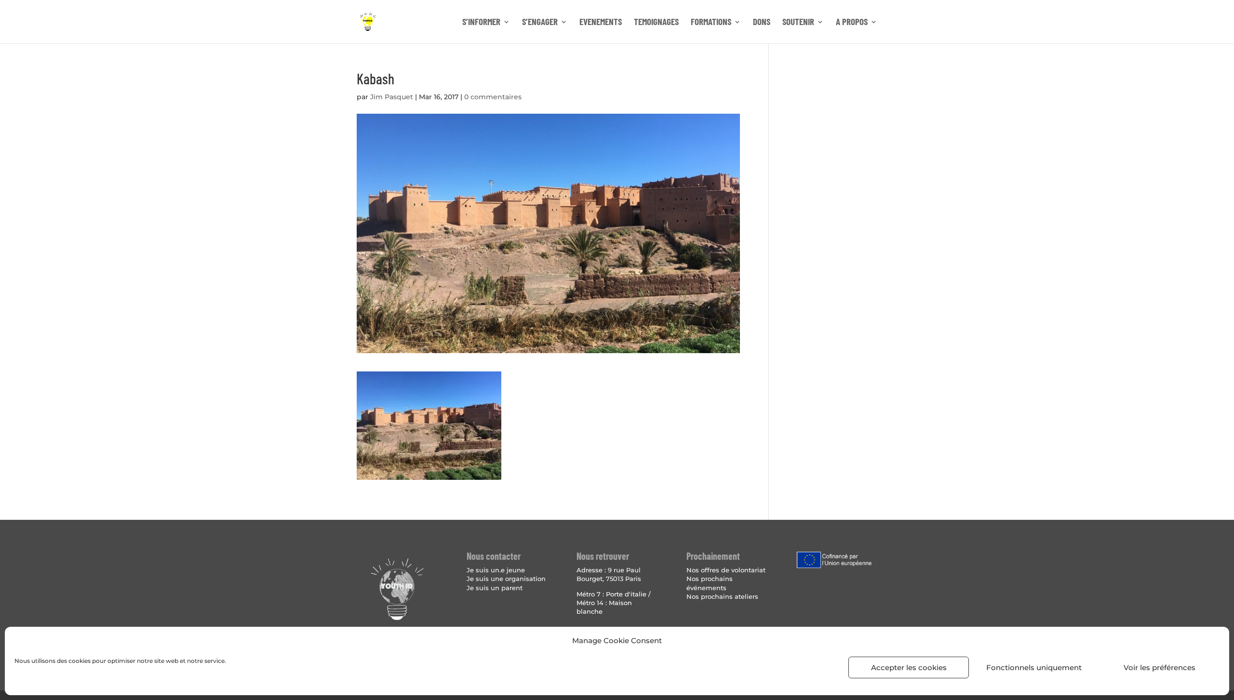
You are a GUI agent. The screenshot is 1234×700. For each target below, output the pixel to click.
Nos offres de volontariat (725, 570)
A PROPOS (852, 22)
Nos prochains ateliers (722, 596)
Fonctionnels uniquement (1034, 667)
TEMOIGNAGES (656, 22)
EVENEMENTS (600, 22)
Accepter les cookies (909, 667)
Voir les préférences (1159, 667)
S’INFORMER (481, 22)
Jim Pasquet (391, 96)
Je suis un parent (495, 588)
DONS (761, 22)
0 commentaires (493, 96)
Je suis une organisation (506, 578)
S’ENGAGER (540, 22)
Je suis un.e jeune (496, 570)
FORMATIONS (711, 22)
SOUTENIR (798, 22)
